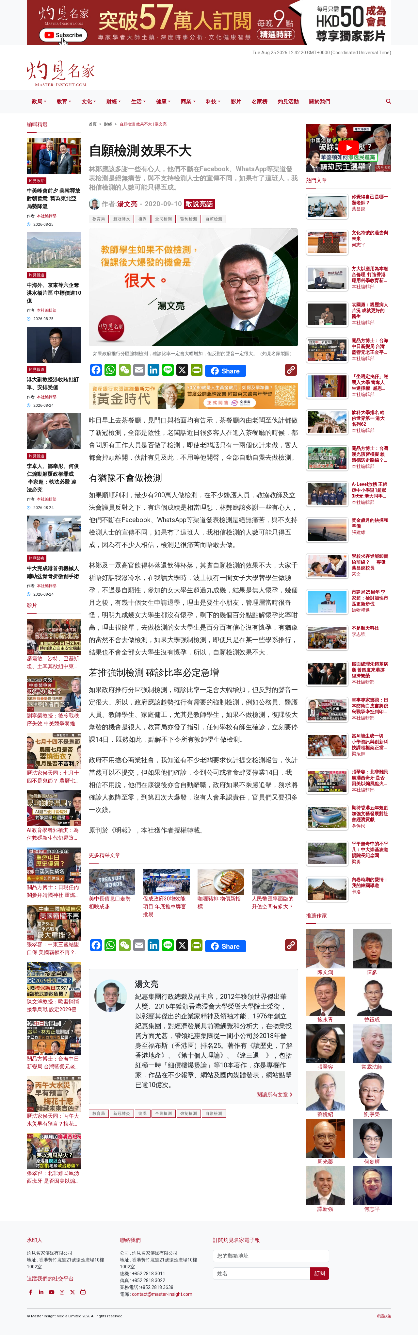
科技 (211, 101)
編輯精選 (361, 610)
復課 (142, 219)
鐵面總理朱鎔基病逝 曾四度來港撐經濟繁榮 (370, 669)
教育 (62, 101)
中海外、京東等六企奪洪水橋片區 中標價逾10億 (54, 293)
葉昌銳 (358, 208)
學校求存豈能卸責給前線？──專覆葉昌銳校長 (370, 561)
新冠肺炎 (121, 219)
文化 (87, 101)
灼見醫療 (36, 558)
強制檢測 (188, 219)
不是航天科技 (365, 628)
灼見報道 (36, 275)
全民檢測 (163, 219)
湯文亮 (127, 204)
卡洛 (356, 891)
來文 (356, 574)
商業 (186, 101)
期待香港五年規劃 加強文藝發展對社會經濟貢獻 (370, 813)
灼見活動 (288, 101)
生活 (136, 101)
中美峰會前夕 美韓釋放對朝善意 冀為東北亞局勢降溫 (53, 198)
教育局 (98, 219)
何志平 (358, 244)
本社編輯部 (46, 216)
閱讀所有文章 (273, 1095)
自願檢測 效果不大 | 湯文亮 (143, 124)
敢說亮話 (199, 204)
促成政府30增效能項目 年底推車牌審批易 (164, 906)
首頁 (93, 124)
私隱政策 (384, 1316)
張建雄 (358, 532)
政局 (37, 101)
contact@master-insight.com (162, 1294)
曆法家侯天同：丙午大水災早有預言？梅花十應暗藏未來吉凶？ (53, 1124)
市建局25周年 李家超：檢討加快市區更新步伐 (370, 597)
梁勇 (356, 861)
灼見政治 (36, 180)
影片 (236, 101)
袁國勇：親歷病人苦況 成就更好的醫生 (370, 310)
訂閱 (319, 1273)
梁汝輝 (358, 753)
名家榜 (259, 101)
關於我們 (319, 101)
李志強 (358, 634)
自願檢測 (213, 219)
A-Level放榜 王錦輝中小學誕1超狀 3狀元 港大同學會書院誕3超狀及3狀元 (369, 496)
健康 (161, 101)
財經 (111, 101)
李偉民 (358, 825)
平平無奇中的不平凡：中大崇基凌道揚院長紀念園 (370, 849)
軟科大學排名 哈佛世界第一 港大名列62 (368, 418)
